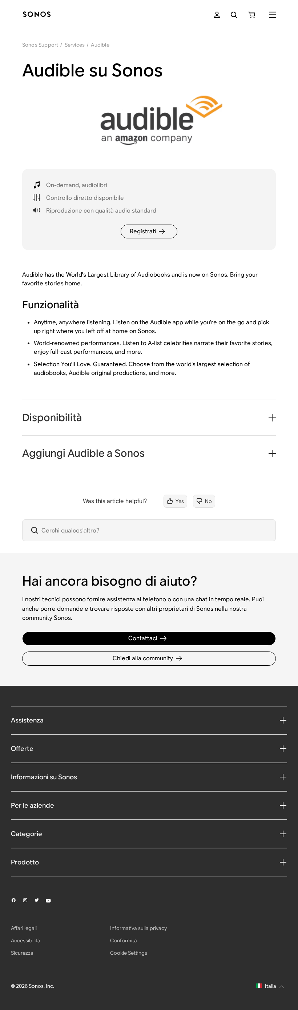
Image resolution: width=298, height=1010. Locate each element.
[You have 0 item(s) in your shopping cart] (251, 15)
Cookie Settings (128, 953)
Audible (100, 44)
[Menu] (272, 15)
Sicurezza (22, 953)
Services (75, 44)
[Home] (36, 14)
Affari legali (24, 928)
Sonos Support (40, 44)
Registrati (143, 231)
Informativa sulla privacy (138, 928)
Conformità (123, 940)
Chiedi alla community (143, 658)
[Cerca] (234, 15)
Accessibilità (25, 940)
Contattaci (142, 638)
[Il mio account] (217, 15)
